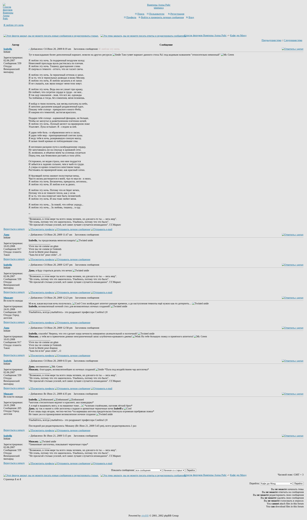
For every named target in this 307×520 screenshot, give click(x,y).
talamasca (159, 7)
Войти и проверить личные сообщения (162, 17)
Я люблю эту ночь (14, 25)
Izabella (8, 49)
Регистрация (177, 13)
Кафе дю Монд (238, 35)
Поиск (140, 13)
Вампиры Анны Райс (158, 5)
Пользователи (156, 13)
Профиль (131, 17)
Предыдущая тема (271, 40)
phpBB (145, 515)
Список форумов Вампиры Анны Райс (205, 35)
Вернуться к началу (14, 229)
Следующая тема (293, 40)
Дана (6, 234)
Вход (191, 17)
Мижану (8, 297)
